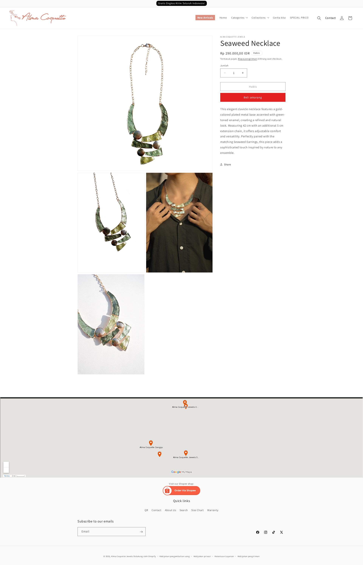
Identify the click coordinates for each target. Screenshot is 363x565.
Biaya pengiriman (247, 58)
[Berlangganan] (141, 531)
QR (146, 510)
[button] (239, 18)
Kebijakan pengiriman (249, 556)
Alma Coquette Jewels (122, 556)
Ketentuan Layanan (224, 556)
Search (184, 510)
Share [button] (227, 164)
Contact (330, 18)
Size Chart (197, 510)
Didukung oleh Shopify (144, 556)
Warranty (212, 510)
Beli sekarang (253, 97)
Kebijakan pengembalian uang (175, 556)
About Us (170, 510)
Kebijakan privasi (202, 556)
